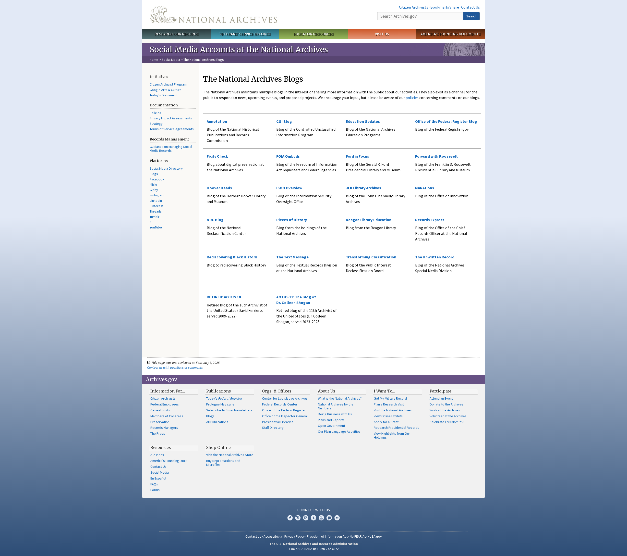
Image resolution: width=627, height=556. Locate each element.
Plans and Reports (331, 420)
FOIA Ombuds (288, 156)
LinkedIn (156, 200)
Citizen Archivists (413, 7)
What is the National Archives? (340, 398)
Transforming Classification (371, 256)
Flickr (153, 184)
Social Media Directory (166, 168)
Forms (155, 490)
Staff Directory (273, 427)
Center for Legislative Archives (285, 398)
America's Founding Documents (451, 33)
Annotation (217, 121)
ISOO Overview (289, 187)
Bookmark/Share (444, 7)
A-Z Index (157, 455)
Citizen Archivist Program (168, 84)
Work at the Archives (445, 410)
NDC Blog (215, 219)
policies (412, 97)
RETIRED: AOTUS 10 (224, 296)
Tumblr (154, 217)
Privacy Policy (294, 536)
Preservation (159, 422)
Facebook (157, 179)
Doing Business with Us (335, 414)
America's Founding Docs (168, 460)
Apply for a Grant (386, 422)
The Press (157, 433)
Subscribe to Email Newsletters (229, 410)
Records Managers (164, 427)
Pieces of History (291, 219)
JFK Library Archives (363, 187)
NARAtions (424, 187)
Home (154, 59)
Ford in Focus (357, 156)
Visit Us (382, 33)
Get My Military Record (390, 398)
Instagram (157, 195)
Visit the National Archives (393, 410)
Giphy (154, 190)
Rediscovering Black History (232, 256)
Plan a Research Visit (389, 404)
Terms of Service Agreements (172, 129)
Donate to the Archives (446, 404)
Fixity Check (217, 156)
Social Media (171, 59)
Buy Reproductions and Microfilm (223, 462)
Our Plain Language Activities (339, 431)
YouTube (156, 227)
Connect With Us (313, 509)
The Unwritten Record (434, 256)
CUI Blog (284, 121)
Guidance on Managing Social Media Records (171, 148)
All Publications (217, 422)
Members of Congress (166, 416)
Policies (155, 113)
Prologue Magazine (220, 404)
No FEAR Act (358, 536)
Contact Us (470, 7)
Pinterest (156, 206)
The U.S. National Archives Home (213, 14)
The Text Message (292, 256)
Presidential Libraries (277, 422)
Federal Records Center (279, 404)
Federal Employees (164, 404)
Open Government (331, 425)
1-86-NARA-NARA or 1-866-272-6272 (314, 548)
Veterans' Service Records (245, 33)
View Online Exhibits (388, 416)
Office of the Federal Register (284, 410)
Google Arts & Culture (165, 90)
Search (471, 16)
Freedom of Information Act (327, 536)
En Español (158, 478)
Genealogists (160, 410)
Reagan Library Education (368, 219)
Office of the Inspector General (285, 416)
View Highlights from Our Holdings (392, 435)
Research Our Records (176, 33)
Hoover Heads (219, 187)
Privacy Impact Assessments (171, 118)
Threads (156, 211)
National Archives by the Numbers (335, 406)
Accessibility (273, 536)
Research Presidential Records (396, 427)
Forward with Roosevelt (436, 156)
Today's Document (163, 95)
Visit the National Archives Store (229, 455)
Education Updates (363, 121)
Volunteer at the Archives (448, 416)
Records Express (429, 219)
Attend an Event (441, 398)
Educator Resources (313, 33)
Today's (224, 398)
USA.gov (376, 536)
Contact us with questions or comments (175, 367)
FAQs (154, 484)
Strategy (156, 123)
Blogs (154, 174)
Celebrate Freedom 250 (447, 422)
